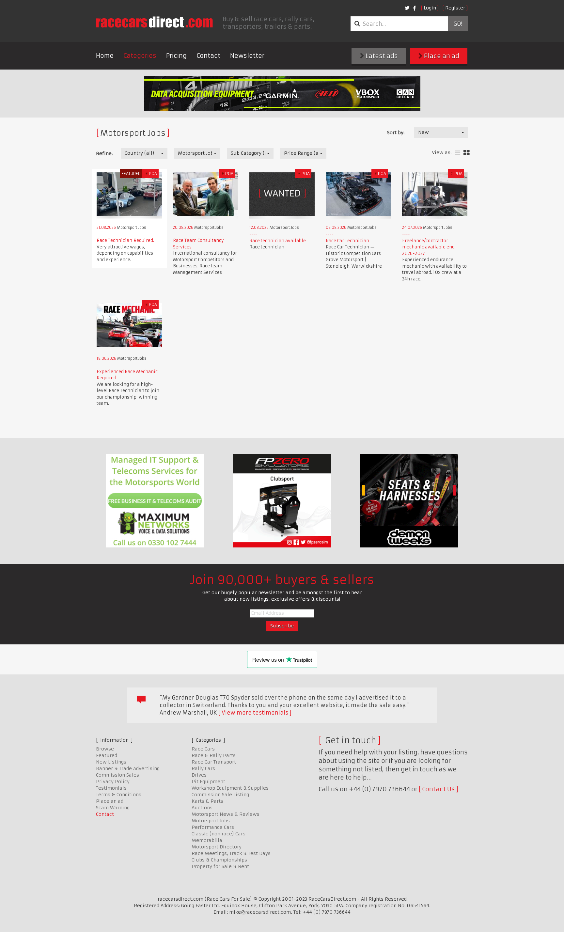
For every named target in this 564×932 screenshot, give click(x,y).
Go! (457, 24)
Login (430, 8)
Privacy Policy (113, 781)
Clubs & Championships (219, 860)
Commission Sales (117, 775)
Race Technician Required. (125, 240)
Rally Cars (203, 768)
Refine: (104, 153)
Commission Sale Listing (220, 795)
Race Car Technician (347, 241)
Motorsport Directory (217, 847)
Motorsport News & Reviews (225, 814)
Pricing (176, 55)
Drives (199, 775)
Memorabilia (207, 840)
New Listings (111, 762)
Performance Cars (213, 827)
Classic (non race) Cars (218, 834)
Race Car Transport (214, 762)
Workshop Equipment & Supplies (230, 788)
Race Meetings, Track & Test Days (231, 853)
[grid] (466, 153)
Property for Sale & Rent (220, 866)
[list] (457, 153)
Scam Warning (113, 808)
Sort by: (395, 132)
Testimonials (111, 788)
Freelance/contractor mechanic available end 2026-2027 (428, 247)
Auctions (202, 808)
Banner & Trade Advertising (128, 768)
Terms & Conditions (118, 795)
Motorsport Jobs (211, 821)
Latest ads (381, 56)
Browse (105, 749)
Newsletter (247, 55)
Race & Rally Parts (214, 755)
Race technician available (277, 241)
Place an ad (441, 56)
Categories (139, 55)
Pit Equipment (208, 781)
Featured (106, 755)
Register (455, 8)
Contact (208, 55)
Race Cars (203, 749)
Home (105, 55)
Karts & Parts (207, 801)
